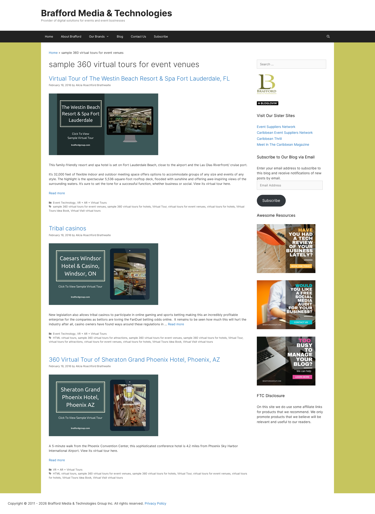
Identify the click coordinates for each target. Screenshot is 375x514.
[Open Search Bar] (328, 36)
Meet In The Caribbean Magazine (283, 144)
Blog (120, 36)
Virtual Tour (159, 206)
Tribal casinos (67, 228)
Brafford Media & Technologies (106, 13)
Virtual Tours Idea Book (166, 341)
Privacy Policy (155, 503)
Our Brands (97, 36)
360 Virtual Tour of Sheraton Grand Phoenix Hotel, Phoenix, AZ (134, 359)
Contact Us (138, 36)
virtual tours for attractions (66, 341)
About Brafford (71, 36)
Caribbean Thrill (269, 139)
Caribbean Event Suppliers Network (285, 133)
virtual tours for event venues (186, 206)
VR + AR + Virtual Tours (92, 202)
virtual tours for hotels (221, 206)
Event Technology (64, 202)
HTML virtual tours (64, 337)
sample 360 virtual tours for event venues (79, 206)
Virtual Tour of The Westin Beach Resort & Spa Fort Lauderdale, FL (139, 78)
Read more (57, 193)
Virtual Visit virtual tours (86, 210)
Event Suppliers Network (276, 127)
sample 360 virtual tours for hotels (129, 206)
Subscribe (161, 36)
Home (49, 36)
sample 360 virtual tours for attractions (102, 337)
